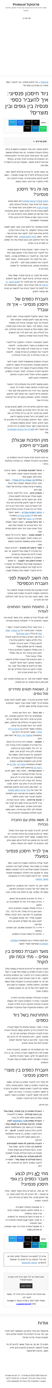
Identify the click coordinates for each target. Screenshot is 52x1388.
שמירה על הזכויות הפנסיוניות (20, 429)
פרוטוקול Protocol (26, 4)
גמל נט (13, 764)
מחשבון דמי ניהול (25, 735)
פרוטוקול (44, 82)
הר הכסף (30, 519)
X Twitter (27, 128)
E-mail (28, 121)
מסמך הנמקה (42, 879)
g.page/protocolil (23, 1304)
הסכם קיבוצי (14, 282)
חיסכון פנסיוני (42, 201)
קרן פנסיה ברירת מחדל (23, 480)
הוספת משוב (26, 1286)
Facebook (20, 122)
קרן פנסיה (15, 630)
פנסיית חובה (42, 207)
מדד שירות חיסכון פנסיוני (19, 790)
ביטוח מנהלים (23, 633)
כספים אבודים (24, 515)
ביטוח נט (38, 767)
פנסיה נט (21, 764)
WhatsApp (43, 128)
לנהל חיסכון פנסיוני (27, 236)
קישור (35, 121)
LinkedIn (35, 128)
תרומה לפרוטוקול (29, 1263)
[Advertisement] (26, 49)
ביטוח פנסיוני (29, 201)
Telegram (12, 121)
